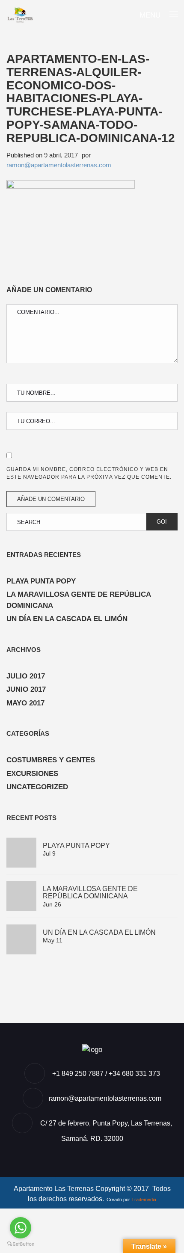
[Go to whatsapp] (20, 1227)
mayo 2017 (25, 703)
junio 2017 (26, 689)
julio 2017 (25, 676)
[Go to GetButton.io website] (20, 1244)
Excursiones (32, 774)
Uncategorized (37, 787)
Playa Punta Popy (41, 581)
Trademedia (143, 1199)
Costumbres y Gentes (50, 760)
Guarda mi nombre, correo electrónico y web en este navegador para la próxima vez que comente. (89, 473)
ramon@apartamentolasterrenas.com (58, 165)
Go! (162, 521)
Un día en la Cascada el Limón (67, 619)
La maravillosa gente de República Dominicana (78, 600)
